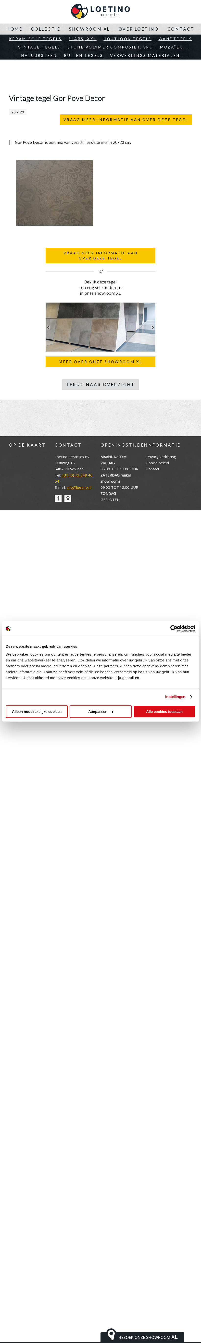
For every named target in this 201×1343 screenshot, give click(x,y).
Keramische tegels (35, 39)
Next (152, 328)
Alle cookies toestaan (164, 711)
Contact (181, 29)
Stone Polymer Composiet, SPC (110, 47)
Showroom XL (89, 29)
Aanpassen (97, 711)
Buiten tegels (83, 55)
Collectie (46, 29)
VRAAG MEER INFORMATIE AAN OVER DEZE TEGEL (125, 119)
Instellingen (175, 697)
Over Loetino (138, 29)
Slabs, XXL (83, 39)
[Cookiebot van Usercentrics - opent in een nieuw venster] (173, 628)
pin (67, 498)
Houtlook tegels (127, 39)
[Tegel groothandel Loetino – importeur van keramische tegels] (100, 12)
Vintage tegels (39, 47)
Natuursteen (39, 55)
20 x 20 (17, 112)
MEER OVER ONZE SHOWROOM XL (100, 361)
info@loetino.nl (79, 487)
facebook (58, 498)
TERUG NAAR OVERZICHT (100, 384)
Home (14, 29)
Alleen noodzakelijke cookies (37, 711)
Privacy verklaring (161, 456)
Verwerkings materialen (145, 55)
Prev (48, 328)
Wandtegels (175, 39)
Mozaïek (171, 47)
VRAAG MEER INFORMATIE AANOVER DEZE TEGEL (100, 255)
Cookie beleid (157, 462)
